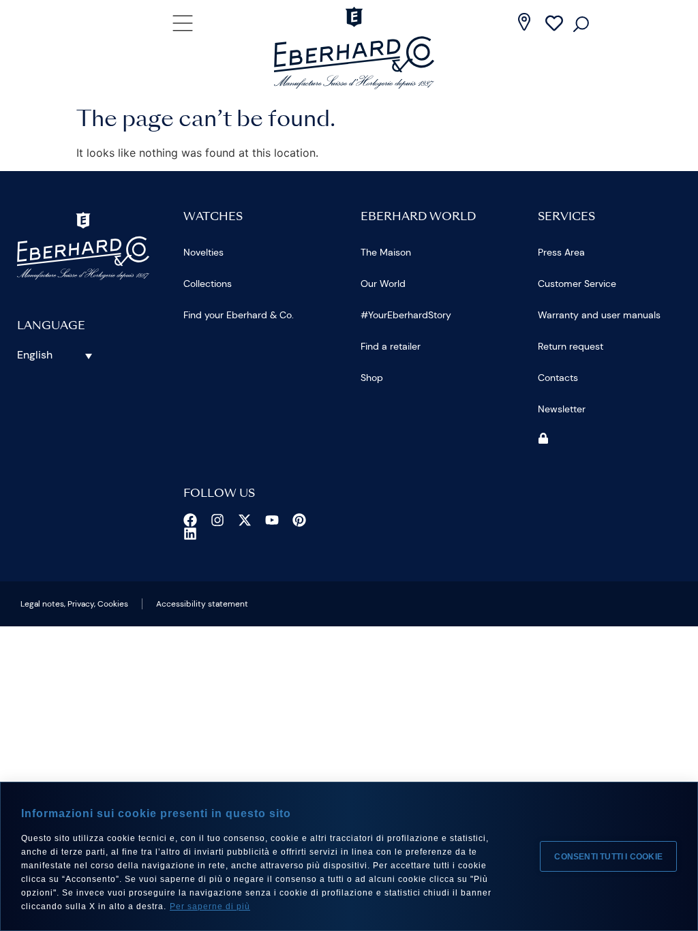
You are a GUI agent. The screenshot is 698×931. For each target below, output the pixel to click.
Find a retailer (391, 346)
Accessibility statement (202, 603)
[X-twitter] (245, 520)
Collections (207, 283)
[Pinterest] (299, 520)
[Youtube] (272, 520)
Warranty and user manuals (599, 315)
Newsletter (562, 409)
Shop (372, 377)
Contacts (558, 377)
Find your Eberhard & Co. (238, 315)
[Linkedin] (190, 533)
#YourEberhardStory (406, 315)
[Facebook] (190, 520)
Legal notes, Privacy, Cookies (74, 603)
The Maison (386, 252)
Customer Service (577, 283)
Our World (383, 283)
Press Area (561, 252)
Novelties (203, 252)
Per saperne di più (210, 906)
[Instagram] (217, 520)
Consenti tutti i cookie (608, 856)
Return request (570, 346)
